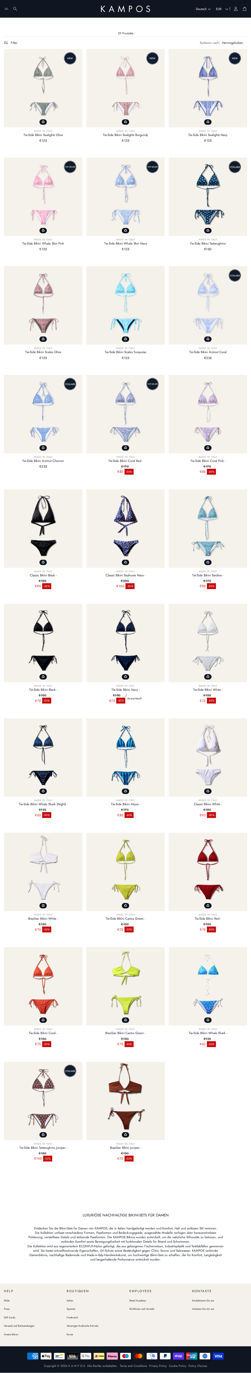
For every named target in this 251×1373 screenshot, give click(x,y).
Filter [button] (14, 42)
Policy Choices (197, 1366)
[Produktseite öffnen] (43, 88)
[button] (6, 8)
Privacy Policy (158, 1366)
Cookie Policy (177, 1366)
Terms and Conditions (133, 1366)
